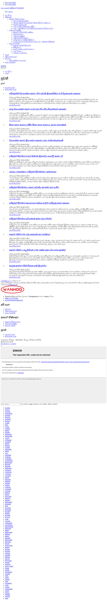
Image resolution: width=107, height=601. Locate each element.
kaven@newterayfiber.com (14, 300)
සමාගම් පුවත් (10, 87)
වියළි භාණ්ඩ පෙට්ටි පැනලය (23, 49)
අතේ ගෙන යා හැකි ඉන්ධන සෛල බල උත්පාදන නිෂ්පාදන (34, 41)
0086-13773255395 (11, 298)
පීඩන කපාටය (18, 34)
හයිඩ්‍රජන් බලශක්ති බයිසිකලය (24, 40)
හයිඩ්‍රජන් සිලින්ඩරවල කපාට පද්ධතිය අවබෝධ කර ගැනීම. (34, 187)
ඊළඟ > (8, 281)
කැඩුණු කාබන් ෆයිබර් (21, 21)
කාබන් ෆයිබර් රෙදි (19, 24)
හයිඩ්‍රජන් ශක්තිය (15, 30)
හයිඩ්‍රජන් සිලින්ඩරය (20, 38)
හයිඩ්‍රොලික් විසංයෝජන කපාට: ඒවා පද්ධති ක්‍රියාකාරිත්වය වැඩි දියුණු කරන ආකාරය (44, 93)
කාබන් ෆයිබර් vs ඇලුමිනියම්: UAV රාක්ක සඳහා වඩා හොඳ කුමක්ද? (37, 250)
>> (12, 281)
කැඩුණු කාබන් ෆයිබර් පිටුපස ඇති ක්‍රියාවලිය (27, 266)
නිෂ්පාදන (8, 17)
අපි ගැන (8, 58)
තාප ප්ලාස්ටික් (14, 43)
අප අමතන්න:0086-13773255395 (12, 8)
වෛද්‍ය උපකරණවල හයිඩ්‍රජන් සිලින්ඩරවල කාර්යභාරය (32, 172)
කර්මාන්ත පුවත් (10, 89)
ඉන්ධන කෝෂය (19, 36)
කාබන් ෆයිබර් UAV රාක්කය (23, 32)
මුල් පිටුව (8, 15)
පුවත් (7, 55)
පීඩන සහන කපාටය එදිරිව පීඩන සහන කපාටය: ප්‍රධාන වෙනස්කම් (37, 125)
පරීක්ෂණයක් (12, 284)
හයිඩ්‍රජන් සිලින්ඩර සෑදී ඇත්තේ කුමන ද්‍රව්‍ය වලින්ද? (30, 219)
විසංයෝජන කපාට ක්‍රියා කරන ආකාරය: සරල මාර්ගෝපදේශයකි (36, 140)
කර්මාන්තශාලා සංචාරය (17, 60)
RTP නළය (17, 47)
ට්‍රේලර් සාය (17, 51)
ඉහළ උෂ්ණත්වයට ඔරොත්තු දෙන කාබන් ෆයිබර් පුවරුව (33, 28)
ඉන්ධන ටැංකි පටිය (20, 53)
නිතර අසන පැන (11, 57)
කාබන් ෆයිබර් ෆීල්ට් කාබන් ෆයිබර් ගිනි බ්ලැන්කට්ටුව (32, 23)
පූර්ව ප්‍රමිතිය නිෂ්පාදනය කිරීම (24, 26)
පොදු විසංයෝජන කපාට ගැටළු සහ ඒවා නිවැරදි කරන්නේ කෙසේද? (37, 109)
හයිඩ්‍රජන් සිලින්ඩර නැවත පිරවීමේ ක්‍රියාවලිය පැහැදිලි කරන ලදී (36, 156)
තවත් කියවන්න (14, 105)
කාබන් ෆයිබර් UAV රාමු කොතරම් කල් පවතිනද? (29, 234)
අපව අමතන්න (10, 62)
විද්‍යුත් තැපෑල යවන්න (8, 344)
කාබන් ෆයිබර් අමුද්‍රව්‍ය (16, 19)
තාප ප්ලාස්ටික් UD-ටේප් (22, 45)
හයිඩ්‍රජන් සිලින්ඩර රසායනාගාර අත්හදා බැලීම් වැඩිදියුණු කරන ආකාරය (39, 203)
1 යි (2, 281)
